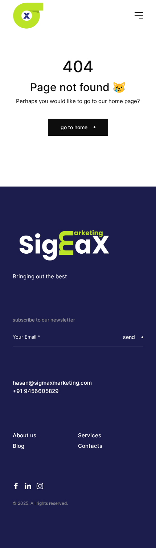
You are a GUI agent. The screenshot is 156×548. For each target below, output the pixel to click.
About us (24, 435)
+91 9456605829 (36, 391)
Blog (18, 446)
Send (129, 337)
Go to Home (74, 127)
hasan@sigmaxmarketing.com (52, 383)
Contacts (90, 446)
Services (89, 435)
